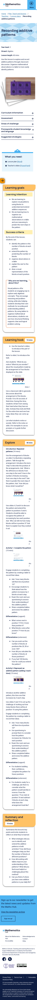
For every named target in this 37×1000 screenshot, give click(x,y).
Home (3, 14)
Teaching (4, 16)
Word (20, 162)
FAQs (24, 941)
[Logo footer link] (11, 931)
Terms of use (18, 977)
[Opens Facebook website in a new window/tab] (4, 959)
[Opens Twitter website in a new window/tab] (10, 959)
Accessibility (9, 941)
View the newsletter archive (13, 912)
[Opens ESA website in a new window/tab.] (10, 965)
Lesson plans (16, 16)
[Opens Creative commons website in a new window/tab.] (22, 965)
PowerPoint (25, 166)
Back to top (32, 985)
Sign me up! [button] (8, 919)
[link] (17, 112)
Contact (25, 939)
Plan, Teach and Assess (17, 14)
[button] (31, 3)
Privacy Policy (7, 977)
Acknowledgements (29, 936)
